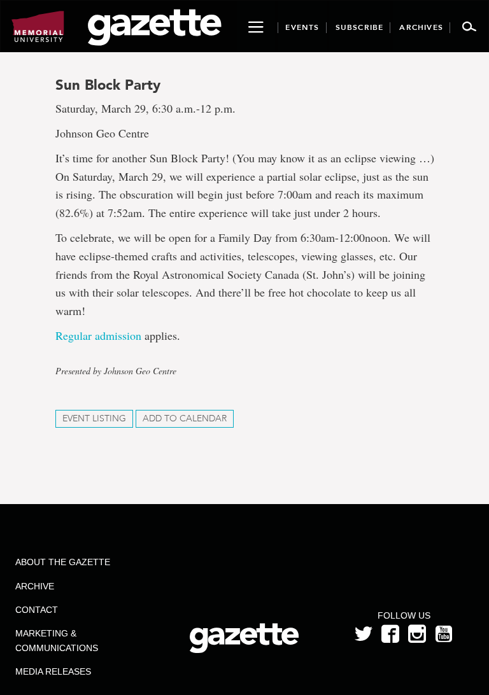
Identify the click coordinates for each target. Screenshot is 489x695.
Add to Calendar (185, 418)
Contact (36, 610)
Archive (34, 586)
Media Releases (53, 671)
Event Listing (94, 418)
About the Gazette (62, 562)
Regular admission (98, 335)
